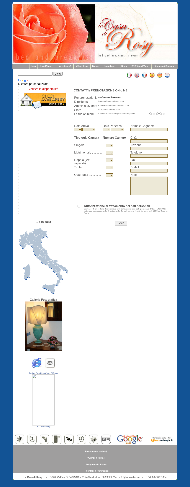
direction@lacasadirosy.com (111, 101)
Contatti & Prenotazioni (97, 471)
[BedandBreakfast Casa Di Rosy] (43, 424)
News (124, 66)
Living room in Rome (95, 464)
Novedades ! (65, 66)
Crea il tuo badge (43, 426)
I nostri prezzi (110, 66)
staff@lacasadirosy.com (109, 109)
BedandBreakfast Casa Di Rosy (43, 373)
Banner (95, 66)
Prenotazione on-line (95, 451)
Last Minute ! (46, 66)
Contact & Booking (164, 66)
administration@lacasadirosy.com (113, 105)
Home (33, 66)
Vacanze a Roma (95, 458)
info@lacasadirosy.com (109, 97)
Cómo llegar (82, 66)
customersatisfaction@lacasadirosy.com (116, 113)
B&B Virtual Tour (140, 66)
